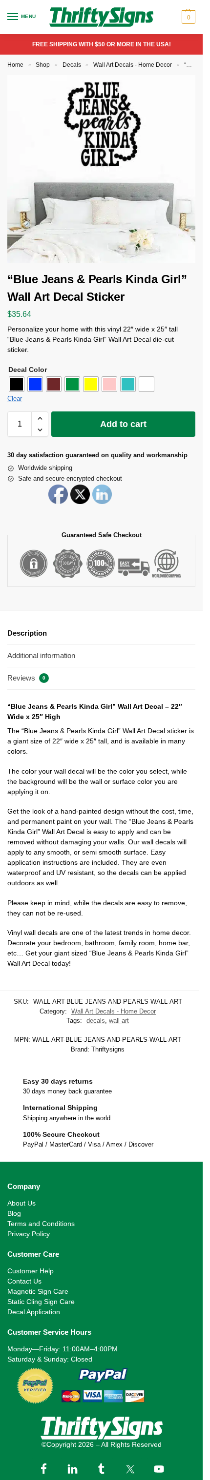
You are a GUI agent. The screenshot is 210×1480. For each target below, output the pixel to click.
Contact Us (24, 1281)
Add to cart (123, 424)
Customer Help (30, 1271)
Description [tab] (27, 633)
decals (95, 1020)
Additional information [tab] (41, 655)
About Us (21, 1203)
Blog (14, 1213)
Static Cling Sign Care (41, 1301)
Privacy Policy (28, 1234)
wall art (119, 1020)
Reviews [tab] (26, 678)
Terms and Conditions (41, 1223)
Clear (14, 398)
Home (15, 64)
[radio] (16, 384)
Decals (72, 64)
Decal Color (27, 369)
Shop (43, 64)
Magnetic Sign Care (37, 1291)
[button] (187, 17)
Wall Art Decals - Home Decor (132, 64)
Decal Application (33, 1312)
